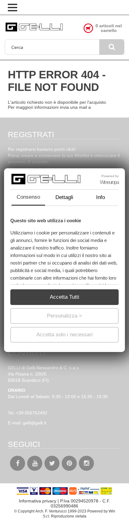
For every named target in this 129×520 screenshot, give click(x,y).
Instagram (86, 463)
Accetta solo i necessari (64, 335)
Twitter (51, 463)
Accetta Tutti (64, 297)
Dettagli (64, 197)
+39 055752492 (31, 412)
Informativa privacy (37, 500)
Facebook (17, 463)
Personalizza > (64, 316)
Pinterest (69, 463)
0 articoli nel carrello (108, 28)
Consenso (28, 197)
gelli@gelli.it (34, 422)
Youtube (34, 463)
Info (100, 197)
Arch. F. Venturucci (51, 511)
